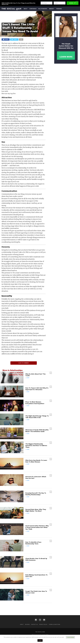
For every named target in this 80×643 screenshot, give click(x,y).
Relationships (42, 8)
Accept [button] (40, 640)
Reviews (27, 624)
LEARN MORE (65, 57)
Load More (26, 607)
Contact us (34, 624)
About (25, 8)
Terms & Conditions (54, 624)
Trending (59, 8)
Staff (28, 377)
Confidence (32, 8)
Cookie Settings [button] (70, 637)
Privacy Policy (43, 624)
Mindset (51, 8)
